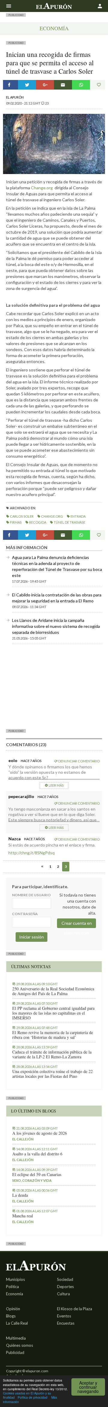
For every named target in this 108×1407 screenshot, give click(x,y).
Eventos (64, 1316)
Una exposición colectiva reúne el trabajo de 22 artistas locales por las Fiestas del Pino (52, 1074)
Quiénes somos (19, 1345)
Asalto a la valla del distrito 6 (37, 1153)
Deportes (65, 1286)
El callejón (23, 1139)
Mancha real (22, 1215)
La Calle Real (17, 1323)
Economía (54, 28)
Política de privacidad (32, 1397)
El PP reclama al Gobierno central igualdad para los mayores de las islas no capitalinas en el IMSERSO (53, 1013)
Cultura (63, 1293)
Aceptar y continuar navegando (88, 1387)
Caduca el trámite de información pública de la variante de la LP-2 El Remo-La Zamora (52, 1054)
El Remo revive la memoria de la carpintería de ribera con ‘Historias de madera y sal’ (52, 1035)
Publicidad (15, 1352)
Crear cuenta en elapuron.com (77, 924)
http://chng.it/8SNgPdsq (31, 852)
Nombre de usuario (31, 895)
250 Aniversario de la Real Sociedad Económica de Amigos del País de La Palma (53, 991)
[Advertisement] (54, 686)
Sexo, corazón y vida (32, 1180)
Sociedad (65, 1279)
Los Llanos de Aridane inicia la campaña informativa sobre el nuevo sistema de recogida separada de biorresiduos (56, 626)
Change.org (42, 187)
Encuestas (65, 1323)
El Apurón (15, 97)
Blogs (11, 1316)
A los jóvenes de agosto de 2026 (39, 1133)
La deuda (20, 1195)
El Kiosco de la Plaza (74, 1308)
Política (12, 1286)
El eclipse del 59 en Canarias (36, 1174)
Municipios (15, 1279)
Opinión (13, 1308)
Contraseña (25, 914)
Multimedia (16, 1338)
